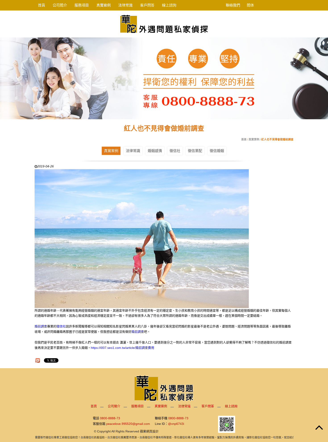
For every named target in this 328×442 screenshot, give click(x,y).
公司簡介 (60, 5)
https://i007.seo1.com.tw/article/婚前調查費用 (122, 347)
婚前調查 (41, 326)
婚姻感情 (155, 151)
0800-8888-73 (110, 418)
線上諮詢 (169, 5)
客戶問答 (147, 5)
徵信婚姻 (217, 151)
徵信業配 (195, 151)
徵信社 (175, 151)
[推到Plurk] (37, 360)
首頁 (41, 5)
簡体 (250, 5)
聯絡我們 (233, 5)
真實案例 (103, 5)
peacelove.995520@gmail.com (128, 424)
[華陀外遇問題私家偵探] (164, 23)
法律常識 (125, 5)
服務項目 (82, 5)
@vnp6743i (176, 424)
